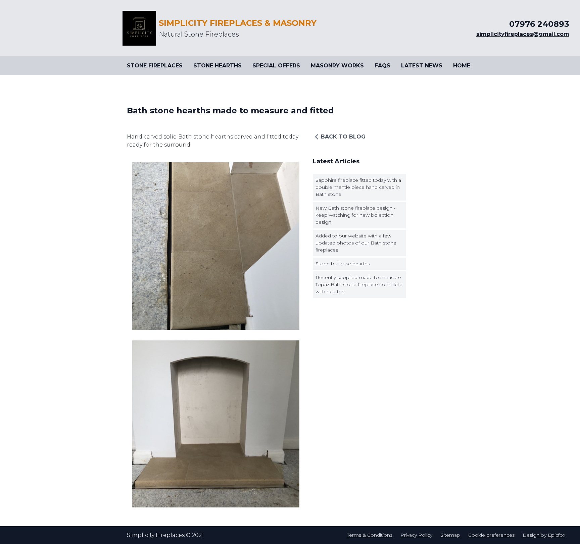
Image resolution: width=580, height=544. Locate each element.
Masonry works (337, 65)
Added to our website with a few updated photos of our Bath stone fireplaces (356, 243)
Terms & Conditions (369, 535)
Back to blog (343, 136)
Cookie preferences (491, 535)
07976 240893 (539, 24)
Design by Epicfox (544, 535)
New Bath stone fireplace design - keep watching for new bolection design (355, 215)
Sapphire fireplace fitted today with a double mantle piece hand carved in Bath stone (358, 187)
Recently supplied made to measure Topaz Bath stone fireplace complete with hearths (359, 284)
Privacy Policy (416, 535)
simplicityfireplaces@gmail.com (522, 34)
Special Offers (276, 65)
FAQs (382, 65)
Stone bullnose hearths (343, 264)
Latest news (421, 65)
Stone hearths (217, 65)
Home (461, 65)
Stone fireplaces (155, 65)
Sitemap (450, 535)
